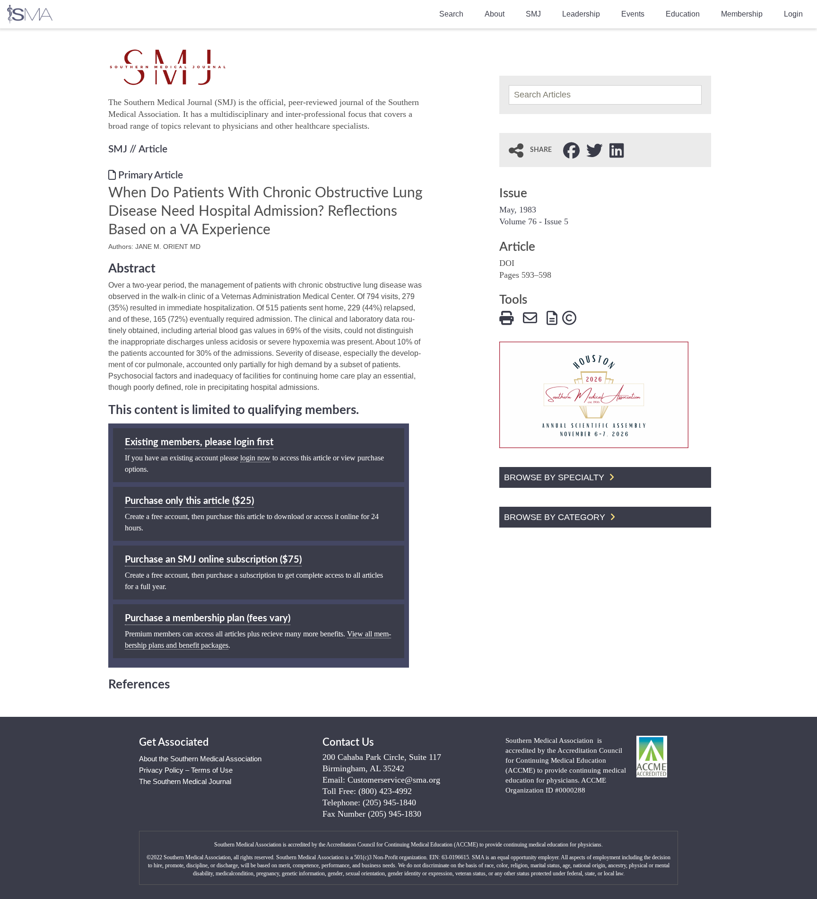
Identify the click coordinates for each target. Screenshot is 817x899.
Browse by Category (556, 517)
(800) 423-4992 (385, 791)
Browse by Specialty (555, 477)
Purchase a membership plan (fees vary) (207, 618)
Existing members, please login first (199, 442)
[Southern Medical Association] (29, 11)
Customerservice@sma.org (394, 779)
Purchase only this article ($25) (189, 501)
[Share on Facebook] (571, 149)
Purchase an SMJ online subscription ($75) (213, 559)
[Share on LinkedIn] (616, 149)
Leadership (581, 14)
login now (255, 458)
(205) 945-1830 (394, 814)
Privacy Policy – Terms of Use (186, 770)
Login (793, 14)
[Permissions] (569, 317)
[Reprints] (552, 317)
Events (632, 14)
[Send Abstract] (530, 317)
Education (683, 14)
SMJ (533, 14)
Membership (742, 14)
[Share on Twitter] (594, 149)
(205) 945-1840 (389, 802)
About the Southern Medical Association (200, 759)
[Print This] (506, 317)
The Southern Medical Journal (185, 781)
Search (451, 14)
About (494, 14)
